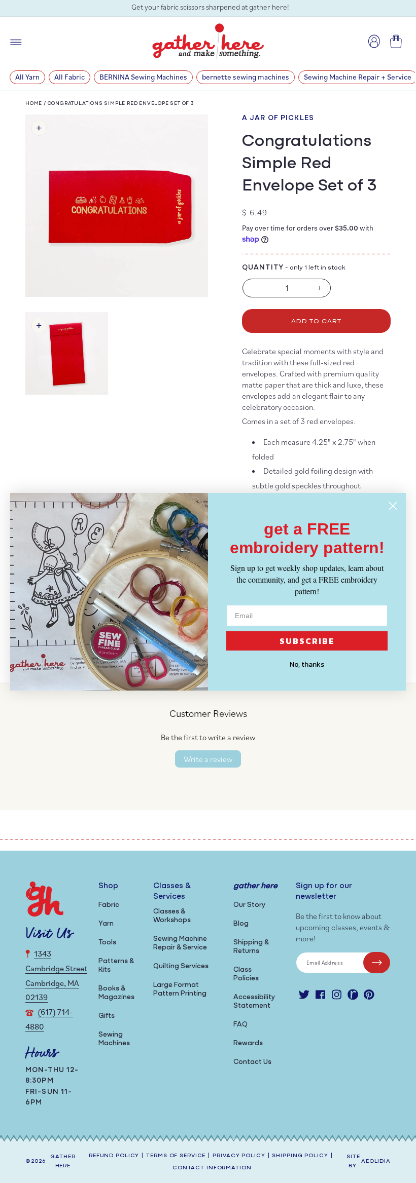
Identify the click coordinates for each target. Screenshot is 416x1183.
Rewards (248, 1043)
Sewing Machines (114, 1039)
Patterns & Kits (116, 966)
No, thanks (307, 664)
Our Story (249, 905)
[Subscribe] (376, 962)
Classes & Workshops (172, 916)
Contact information (212, 1168)
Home (33, 103)
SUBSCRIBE (307, 641)
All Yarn (27, 77)
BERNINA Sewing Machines (143, 77)
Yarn (106, 924)
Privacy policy (239, 1156)
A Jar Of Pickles (278, 118)
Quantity (263, 268)
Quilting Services (181, 966)
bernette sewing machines (245, 77)
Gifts (106, 1016)
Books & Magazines (116, 993)
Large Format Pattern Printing (179, 989)
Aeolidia (376, 1161)
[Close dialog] (393, 506)
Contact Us (252, 1062)
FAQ (240, 1024)
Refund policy (114, 1156)
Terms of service (175, 1156)
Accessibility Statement (254, 1002)
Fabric (108, 905)
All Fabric (69, 77)
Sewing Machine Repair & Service (180, 943)
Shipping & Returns (251, 947)
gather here (62, 1161)
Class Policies (246, 974)
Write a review (208, 759)
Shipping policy (300, 1156)
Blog (241, 924)
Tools (107, 942)
